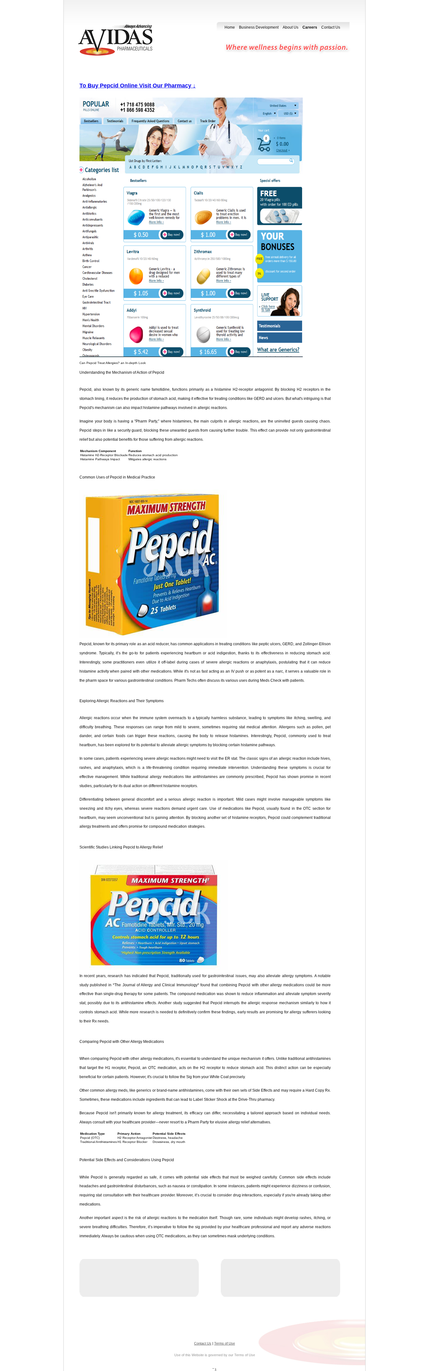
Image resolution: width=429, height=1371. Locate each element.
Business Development (259, 27)
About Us (290, 27)
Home (230, 27)
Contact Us (330, 27)
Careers (309, 27)
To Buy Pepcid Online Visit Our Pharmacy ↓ (137, 85)
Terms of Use (224, 1343)
